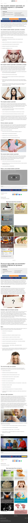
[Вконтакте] (13, 260)
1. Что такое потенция (5, 270)
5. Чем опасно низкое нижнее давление (19, 14)
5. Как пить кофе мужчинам (17, 271)
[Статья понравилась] (1, 194)
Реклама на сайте (3, 197)
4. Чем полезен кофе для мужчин (18, 270)
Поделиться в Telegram (18, 194)
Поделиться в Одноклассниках (14, 194)
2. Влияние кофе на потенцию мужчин (7, 271)
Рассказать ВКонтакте (13, 194)
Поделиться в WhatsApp (21, 194)
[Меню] (1, 1)
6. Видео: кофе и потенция (17, 272)
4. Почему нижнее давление (17, 13)
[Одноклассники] (14, 260)
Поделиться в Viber (19, 194)
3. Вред (3, 272)
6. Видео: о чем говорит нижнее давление (19, 15)
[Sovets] (14, 1)
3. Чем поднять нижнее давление (18, 12)
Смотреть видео (14, 177)
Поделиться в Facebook (16, 194)
